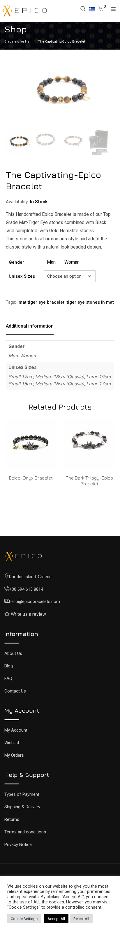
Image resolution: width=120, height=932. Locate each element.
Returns (11, 819)
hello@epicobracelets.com (34, 601)
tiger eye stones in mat (90, 302)
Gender (16, 262)
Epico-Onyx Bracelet (31, 477)
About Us (13, 653)
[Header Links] (92, 9)
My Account (15, 730)
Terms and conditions (25, 832)
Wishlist (11, 742)
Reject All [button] (81, 919)
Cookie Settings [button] (24, 919)
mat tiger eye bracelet (41, 302)
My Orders (14, 755)
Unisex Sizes (22, 276)
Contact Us (15, 691)
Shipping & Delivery (22, 806)
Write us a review (28, 614)
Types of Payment (21, 794)
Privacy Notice (18, 844)
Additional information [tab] (30, 326)
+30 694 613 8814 (26, 589)
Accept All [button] (56, 919)
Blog (8, 666)
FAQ (8, 678)
